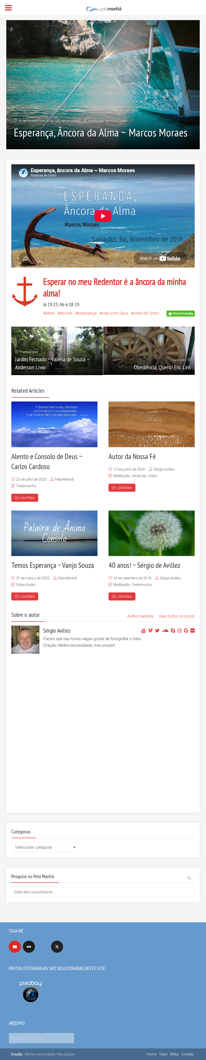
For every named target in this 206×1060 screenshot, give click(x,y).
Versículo (111, 121)
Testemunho (26, 486)
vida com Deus (115, 313)
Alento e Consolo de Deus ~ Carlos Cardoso (46, 461)
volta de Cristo (146, 313)
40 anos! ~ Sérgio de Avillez (144, 565)
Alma (50, 313)
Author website (140, 616)
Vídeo (123, 121)
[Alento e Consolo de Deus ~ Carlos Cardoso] (54, 424)
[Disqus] (100, 738)
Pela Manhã (64, 479)
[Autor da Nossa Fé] (152, 424)
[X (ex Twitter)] (57, 947)
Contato (187, 1054)
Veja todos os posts (177, 616)
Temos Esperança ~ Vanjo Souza (52, 565)
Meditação (95, 121)
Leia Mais (27, 498)
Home (151, 1054)
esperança (87, 313)
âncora (66, 313)
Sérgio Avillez (70, 121)
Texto (163, 1054)
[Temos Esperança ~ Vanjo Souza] (54, 533)
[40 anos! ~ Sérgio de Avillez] (152, 533)
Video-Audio (25, 585)
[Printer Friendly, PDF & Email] (181, 313)
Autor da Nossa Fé (132, 456)
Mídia (174, 1054)
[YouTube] (15, 947)
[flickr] (29, 947)
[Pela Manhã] (103, 7)
